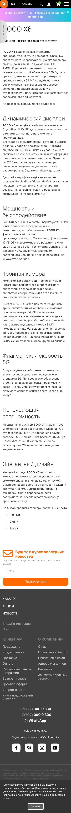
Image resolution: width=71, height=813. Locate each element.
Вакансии (45, 669)
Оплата (8, 663)
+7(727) (35, 709)
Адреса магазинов (52, 663)
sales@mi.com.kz (35, 730)
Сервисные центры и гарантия (17, 671)
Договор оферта (15, 684)
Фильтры (3, 30)
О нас (42, 646)
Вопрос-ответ (13, 690)
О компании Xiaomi (52, 652)
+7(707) (35, 715)
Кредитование (13, 652)
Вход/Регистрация (17, 623)
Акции (8, 606)
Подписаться (36, 582)
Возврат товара (14, 678)
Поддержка (11, 646)
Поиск (7, 629)
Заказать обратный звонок (53, 676)
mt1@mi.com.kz (49, 737)
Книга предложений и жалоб (18, 697)
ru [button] (13, 4)
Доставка (10, 658)
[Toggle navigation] (67, 4)
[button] (28, 4)
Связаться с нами (51, 658)
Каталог (10, 598)
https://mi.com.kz (40, 778)
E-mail (10, 571)
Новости (10, 613)
